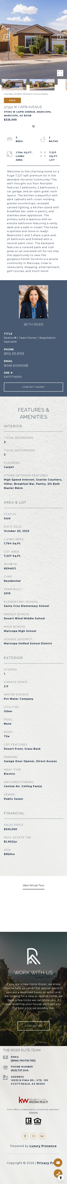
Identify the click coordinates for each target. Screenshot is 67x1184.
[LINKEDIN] (42, 1136)
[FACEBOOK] (25, 1136)
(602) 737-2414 (20, 1070)
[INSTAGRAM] (33, 1136)
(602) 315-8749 (14, 353)
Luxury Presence (43, 1146)
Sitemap (33, 1112)
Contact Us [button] (33, 1026)
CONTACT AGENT (33, 387)
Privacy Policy (48, 1163)
